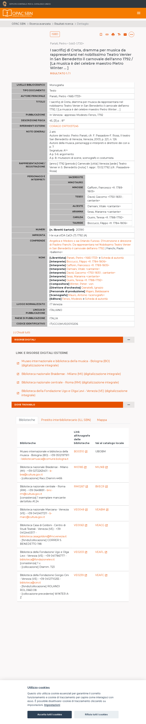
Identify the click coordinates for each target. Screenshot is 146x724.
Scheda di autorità (112, 257)
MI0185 (80, 467)
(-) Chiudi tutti (21, 332)
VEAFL (101, 552)
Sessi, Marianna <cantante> (83, 276)
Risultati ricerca (63, 23)
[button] (107, 34)
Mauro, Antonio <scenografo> (86, 295)
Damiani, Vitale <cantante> (83, 269)
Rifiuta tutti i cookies (96, 714)
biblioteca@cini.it (30, 582)
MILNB (101, 467)
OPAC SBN (19, 23)
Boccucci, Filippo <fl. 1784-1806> (86, 261)
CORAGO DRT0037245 (63, 126)
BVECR (101, 486)
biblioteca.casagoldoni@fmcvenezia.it (43, 536)
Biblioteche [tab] (27, 420)
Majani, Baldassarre (97, 291)
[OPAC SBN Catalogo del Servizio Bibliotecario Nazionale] (7, 13)
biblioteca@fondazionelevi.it (37, 559)
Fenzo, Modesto (72, 298)
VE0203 (80, 552)
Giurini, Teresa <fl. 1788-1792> (84, 280)
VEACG (101, 525)
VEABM (102, 509)
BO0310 (81, 451)
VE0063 (80, 525)
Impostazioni (52, 704)
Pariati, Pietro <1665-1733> (82, 257)
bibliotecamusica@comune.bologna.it (45, 459)
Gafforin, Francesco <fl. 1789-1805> (87, 265)
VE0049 (81, 509)
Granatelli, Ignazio (92, 287)
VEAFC (101, 575)
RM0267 (81, 486)
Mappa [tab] (102, 420)
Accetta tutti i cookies (49, 714)
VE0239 (80, 575)
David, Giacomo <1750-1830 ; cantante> (90, 272)
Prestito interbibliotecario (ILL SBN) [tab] (66, 420)
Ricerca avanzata (40, 23)
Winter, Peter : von (81, 284)
